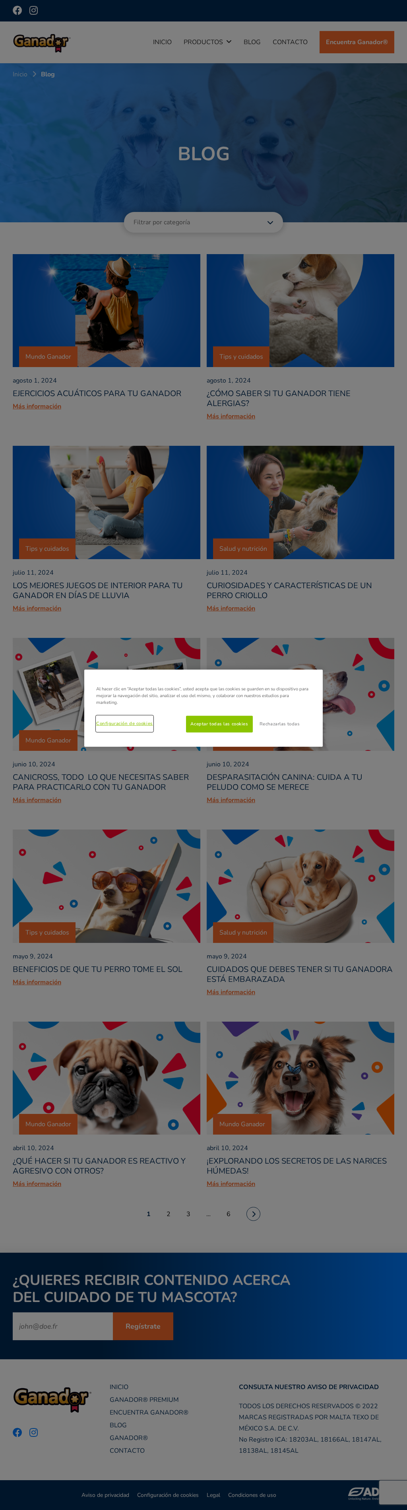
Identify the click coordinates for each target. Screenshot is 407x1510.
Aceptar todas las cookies (219, 724)
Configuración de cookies (124, 723)
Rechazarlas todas (280, 724)
